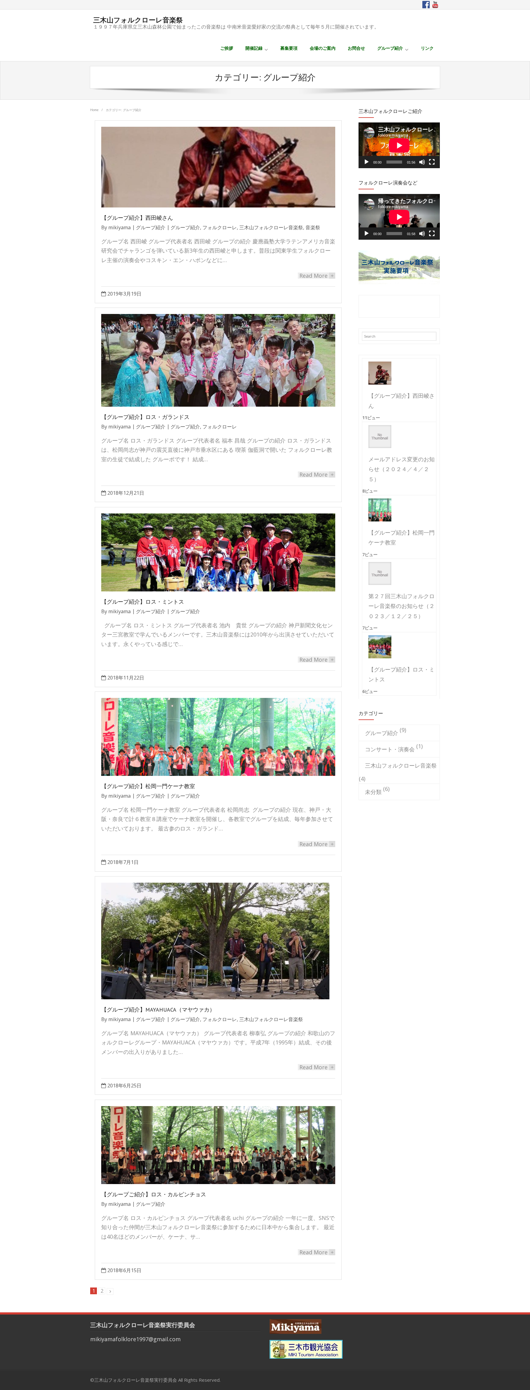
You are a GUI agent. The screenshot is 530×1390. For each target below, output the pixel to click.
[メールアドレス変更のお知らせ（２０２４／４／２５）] (377, 436)
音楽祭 (312, 227)
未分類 (373, 792)
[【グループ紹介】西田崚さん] (377, 373)
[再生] (366, 162)
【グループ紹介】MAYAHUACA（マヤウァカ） (158, 1009)
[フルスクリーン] (432, 162)
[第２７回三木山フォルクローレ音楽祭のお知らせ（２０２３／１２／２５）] (377, 573)
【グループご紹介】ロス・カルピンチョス (153, 1194)
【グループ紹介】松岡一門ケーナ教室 (148, 786)
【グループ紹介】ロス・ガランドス (145, 416)
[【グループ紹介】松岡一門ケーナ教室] (377, 510)
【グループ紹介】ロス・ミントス (142, 601)
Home (94, 110)
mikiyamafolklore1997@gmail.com (135, 1339)
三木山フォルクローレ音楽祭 (271, 227)
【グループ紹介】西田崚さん (137, 217)
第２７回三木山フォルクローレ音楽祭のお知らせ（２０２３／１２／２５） (401, 606)
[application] (399, 145)
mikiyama (119, 227)
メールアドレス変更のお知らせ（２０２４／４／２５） (401, 469)
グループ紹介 (150, 227)
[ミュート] (422, 162)
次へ (110, 1291)
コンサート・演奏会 (390, 749)
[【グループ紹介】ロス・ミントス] (377, 646)
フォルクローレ (219, 227)
